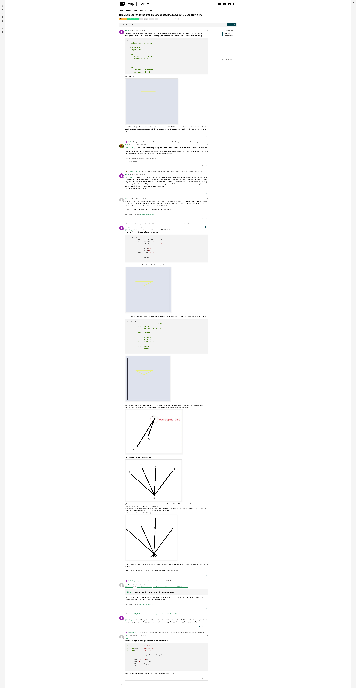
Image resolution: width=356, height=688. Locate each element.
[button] (2, 685)
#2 (207, 145)
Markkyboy (128, 145)
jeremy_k (127, 198)
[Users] (2, 17)
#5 (207, 227)
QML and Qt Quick (133, 19)
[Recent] (2, 5)
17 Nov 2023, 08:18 (140, 617)
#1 (207, 31)
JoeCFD (127, 636)
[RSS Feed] (135, 24)
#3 (207, 174)
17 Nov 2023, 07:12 (140, 227)
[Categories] (2, 2)
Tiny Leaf (127, 31)
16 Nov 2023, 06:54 (140, 174)
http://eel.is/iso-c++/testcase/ (146, 214)
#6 (207, 584)
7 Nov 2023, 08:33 (140, 31)
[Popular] (2, 13)
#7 (207, 617)
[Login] (353, 2)
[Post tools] (206, 136)
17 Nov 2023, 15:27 (139, 636)
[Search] (2, 24)
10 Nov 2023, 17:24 (141, 145)
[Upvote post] (199, 136)
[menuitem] (353, 2)
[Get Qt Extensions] (2, 28)
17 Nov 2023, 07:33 (141, 584)
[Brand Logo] (134, 4)
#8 (207, 636)
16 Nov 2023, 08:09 (141, 198)
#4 (207, 198)
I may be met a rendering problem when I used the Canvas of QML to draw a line (162, 587)
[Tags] (2, 9)
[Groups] (2, 20)
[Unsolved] (2, 31)
